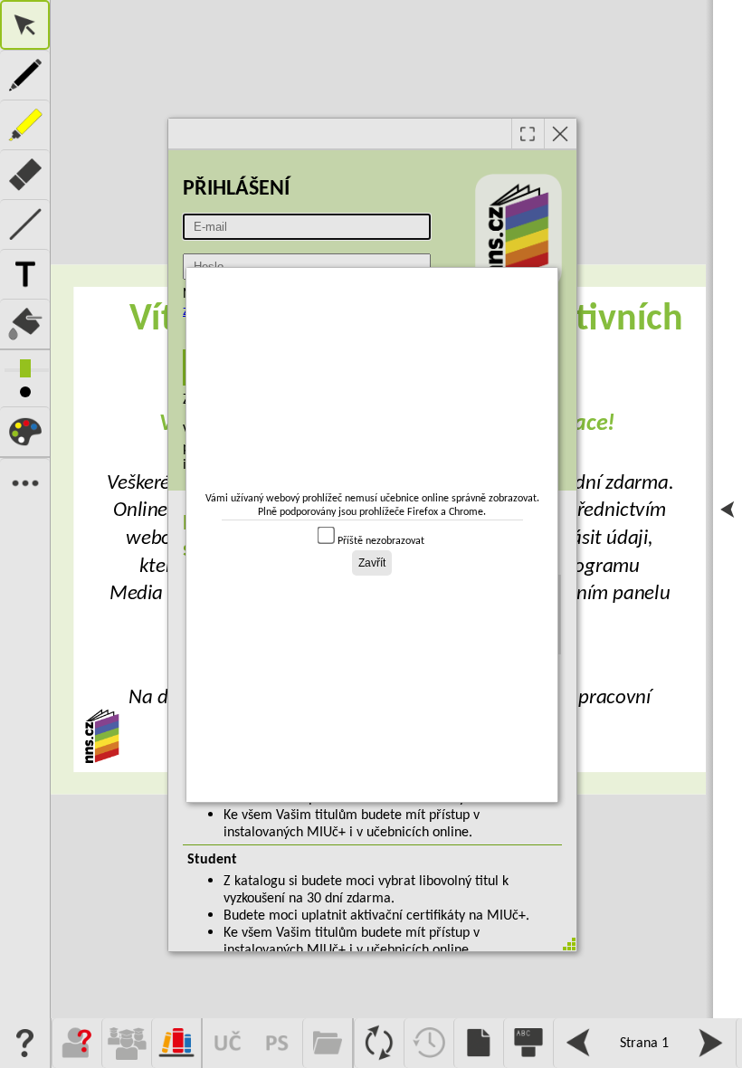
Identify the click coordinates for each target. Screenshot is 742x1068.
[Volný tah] (25, 75)
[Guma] (25, 174)
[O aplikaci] (25, 1043)
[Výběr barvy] (25, 431)
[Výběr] (25, 25)
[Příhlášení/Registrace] (76, 1043)
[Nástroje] (25, 483)
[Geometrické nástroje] (25, 224)
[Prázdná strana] (478, 1043)
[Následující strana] (711, 1043)
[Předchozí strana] (578, 1043)
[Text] (25, 274)
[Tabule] (528, 1043)
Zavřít (371, 563)
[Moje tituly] (176, 1043)
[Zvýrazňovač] (25, 124)
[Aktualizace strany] (379, 1043)
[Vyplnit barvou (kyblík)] (25, 323)
